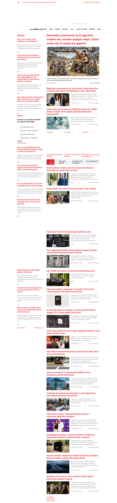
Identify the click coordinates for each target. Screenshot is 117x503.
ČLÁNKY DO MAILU (95, 2)
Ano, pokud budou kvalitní (27, 127)
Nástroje (65, 29)
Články (36, 29)
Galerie (100, 29)
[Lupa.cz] (19, 2)
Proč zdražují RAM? (92, 161)
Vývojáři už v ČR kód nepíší (78, 162)
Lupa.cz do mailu (81, 29)
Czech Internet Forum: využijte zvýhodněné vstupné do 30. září (39, 2)
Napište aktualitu (38, 327)
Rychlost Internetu (31, 29)
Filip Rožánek (74, 200)
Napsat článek (50, 498)
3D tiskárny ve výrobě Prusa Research (73, 155)
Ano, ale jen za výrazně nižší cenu (29, 130)
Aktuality (44, 29)
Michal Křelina (75, 263)
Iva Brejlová (74, 103)
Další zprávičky (21, 327)
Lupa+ (72, 29)
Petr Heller (50, 83)
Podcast (57, 29)
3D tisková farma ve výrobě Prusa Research (90, 155)
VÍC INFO (85, 2)
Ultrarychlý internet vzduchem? (62, 163)
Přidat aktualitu (51, 500)
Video (51, 29)
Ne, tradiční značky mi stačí (27, 134)
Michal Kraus (74, 366)
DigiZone (92, 29)
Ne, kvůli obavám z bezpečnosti (28, 138)
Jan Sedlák (74, 302)
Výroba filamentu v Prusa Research (54, 155)
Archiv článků (50, 497)
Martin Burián (75, 387)
